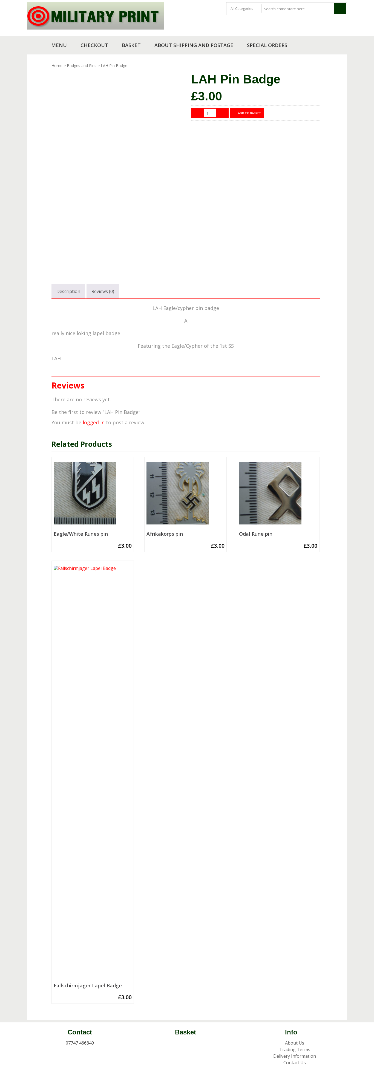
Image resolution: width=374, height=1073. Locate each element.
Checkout (94, 45)
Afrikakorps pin (164, 534)
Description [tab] (68, 291)
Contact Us (294, 1063)
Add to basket (249, 113)
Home (56, 65)
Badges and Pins (81, 65)
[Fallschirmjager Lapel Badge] (93, 773)
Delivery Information (294, 1056)
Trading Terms (294, 1049)
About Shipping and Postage (193, 45)
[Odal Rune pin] (278, 495)
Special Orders (267, 45)
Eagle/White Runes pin (81, 534)
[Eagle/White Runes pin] (93, 495)
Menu (59, 45)
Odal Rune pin (255, 534)
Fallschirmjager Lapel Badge (88, 986)
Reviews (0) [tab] (102, 291)
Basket (131, 45)
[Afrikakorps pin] (185, 495)
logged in (94, 422)
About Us (294, 1043)
